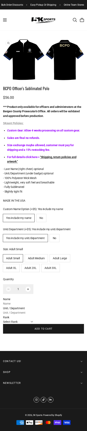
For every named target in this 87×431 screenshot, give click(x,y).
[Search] (75, 20)
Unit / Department (14, 308)
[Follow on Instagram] (36, 400)
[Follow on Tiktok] (43, 400)
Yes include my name (18, 218)
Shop (7, 372)
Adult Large (60, 258)
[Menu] (5, 20)
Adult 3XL (50, 268)
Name (6, 299)
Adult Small (13, 258)
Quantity (8, 279)
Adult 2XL (30, 268)
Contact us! (12, 361)
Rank (6, 317)
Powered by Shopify (52, 415)
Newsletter (12, 383)
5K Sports (37, 415)
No (41, 218)
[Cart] (82, 20)
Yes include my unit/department (25, 238)
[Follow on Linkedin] (50, 400)
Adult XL (11, 268)
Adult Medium (36, 258)
